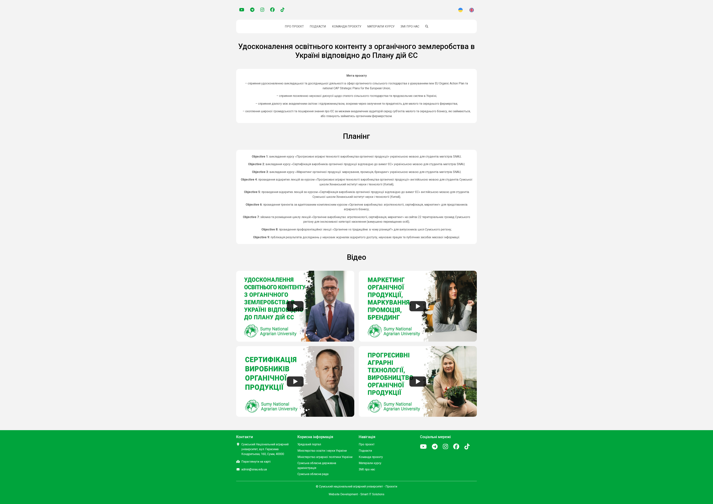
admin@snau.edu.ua (254, 469)
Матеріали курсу (381, 26)
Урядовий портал (309, 444)
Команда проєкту (346, 26)
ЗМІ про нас (410, 26)
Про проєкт (294, 26)
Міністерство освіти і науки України (322, 450)
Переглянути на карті (256, 461)
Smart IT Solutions (372, 494)
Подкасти (318, 26)
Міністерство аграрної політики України (324, 457)
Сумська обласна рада (312, 474)
